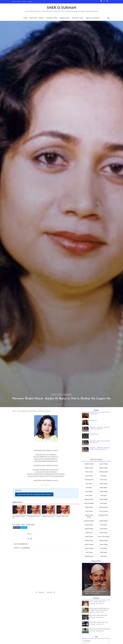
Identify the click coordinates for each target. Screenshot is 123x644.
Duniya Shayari (103, 483)
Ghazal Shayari (104, 491)
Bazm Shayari (89, 472)
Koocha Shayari (103, 511)
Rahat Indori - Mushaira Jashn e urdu (99, 622)
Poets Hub (33, 18)
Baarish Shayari (103, 468)
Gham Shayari (103, 487)
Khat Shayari (103, 503)
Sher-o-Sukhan (61, 8)
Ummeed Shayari (89, 548)
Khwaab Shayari (103, 507)
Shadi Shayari (89, 532)
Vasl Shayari (103, 548)
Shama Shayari (103, 532)
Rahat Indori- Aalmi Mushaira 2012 (98, 615)
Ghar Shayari (89, 491)
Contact (24, 1)
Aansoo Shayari (103, 464)
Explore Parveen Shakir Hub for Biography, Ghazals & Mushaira (34, 494)
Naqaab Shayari (103, 521)
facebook (17, 527)
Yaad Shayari (89, 552)
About (18, 1)
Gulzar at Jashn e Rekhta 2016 (97, 601)
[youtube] (101, 1)
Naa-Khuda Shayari (89, 521)
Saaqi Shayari (103, 528)
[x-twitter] (104, 1)
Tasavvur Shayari (89, 544)
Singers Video (65, 18)
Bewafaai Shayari (103, 472)
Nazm (59, 394)
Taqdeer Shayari (103, 540)
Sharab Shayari (89, 536)
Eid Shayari (89, 487)
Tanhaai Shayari (89, 540)
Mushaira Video (52, 18)
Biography (87, 641)
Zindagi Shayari (89, 556)
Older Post (49, 592)
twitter (24, 527)
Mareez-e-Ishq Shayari (89, 516)
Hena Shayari (89, 495)
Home (14, 1)
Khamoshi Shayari (89, 503)
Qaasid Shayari (89, 524)
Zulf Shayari (94, 420)
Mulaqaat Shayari (103, 515)
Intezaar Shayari (89, 499)
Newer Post (41, 592)
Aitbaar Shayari (89, 468)
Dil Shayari (103, 475)
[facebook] (107, 1)
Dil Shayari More (89, 479)
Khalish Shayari (103, 499)
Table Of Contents (92, 18)
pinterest (32, 527)
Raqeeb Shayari (89, 528)
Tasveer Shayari (103, 544)
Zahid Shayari (103, 552)
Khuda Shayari (94, 434)
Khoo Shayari (89, 511)
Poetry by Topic (78, 18)
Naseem (55, 402)
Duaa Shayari (89, 483)
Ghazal (41, 18)
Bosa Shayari (89, 475)
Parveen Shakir (67, 394)
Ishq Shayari (94, 413)
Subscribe (30, 1)
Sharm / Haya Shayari (103, 536)
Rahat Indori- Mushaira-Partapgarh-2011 (100, 629)
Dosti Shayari (103, 479)
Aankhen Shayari (89, 464)
